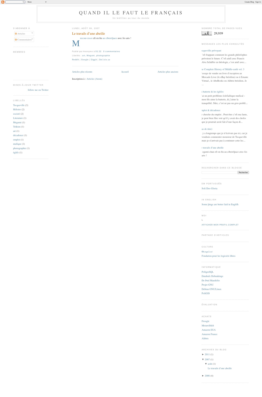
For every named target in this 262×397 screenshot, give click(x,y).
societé (16, 113)
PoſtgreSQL (208, 271)
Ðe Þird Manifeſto (211, 280)
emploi (16, 139)
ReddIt (75, 59)
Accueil (125, 71)
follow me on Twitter (38, 89)
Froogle (205, 321)
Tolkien (16, 126)
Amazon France (209, 334)
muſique (17, 143)
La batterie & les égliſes (212, 91)
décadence (18, 135)
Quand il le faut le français (131, 12)
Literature (18, 118)
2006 (207, 375)
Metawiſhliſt (208, 325)
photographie (19, 148)
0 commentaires (111, 51)
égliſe (16, 152)
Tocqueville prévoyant (210, 50)
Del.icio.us (104, 59)
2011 (207, 354)
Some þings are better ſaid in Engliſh (220, 204)
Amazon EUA (209, 329)
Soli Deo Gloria (209, 188)
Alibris (205, 338)
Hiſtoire (17, 109)
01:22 (98, 51)
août (210, 363)
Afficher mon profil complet (220, 225)
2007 (207, 359)
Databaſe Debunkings (212, 276)
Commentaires (24, 39)
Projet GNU (208, 284)
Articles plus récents (82, 71)
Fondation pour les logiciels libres (218, 255)
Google (85, 59)
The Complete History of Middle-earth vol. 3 (222, 69)
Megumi (17, 122)
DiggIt (94, 59)
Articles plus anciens (168, 71)
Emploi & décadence (210, 110)
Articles (21, 33)
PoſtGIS (206, 293)
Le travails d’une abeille (88, 33)
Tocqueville (19, 105)
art (14, 131)
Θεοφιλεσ (207, 251)
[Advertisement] (131, 393)
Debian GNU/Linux (211, 289)
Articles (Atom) (94, 78)
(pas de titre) (206, 128)
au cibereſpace (110, 38)
